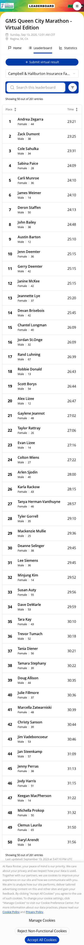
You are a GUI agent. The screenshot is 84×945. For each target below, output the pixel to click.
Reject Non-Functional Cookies (42, 931)
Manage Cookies (42, 920)
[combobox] (42, 73)
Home (17, 48)
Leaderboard (43, 48)
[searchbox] (39, 87)
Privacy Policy (34, 912)
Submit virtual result (44, 62)
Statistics (70, 48)
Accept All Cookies (42, 939)
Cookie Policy (11, 912)
